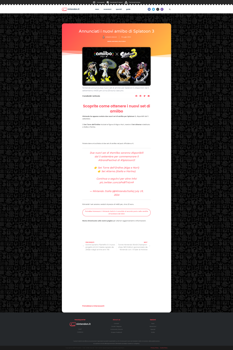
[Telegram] (153, 9)
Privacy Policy (155, 347)
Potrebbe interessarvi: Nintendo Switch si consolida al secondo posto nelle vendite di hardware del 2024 (116, 212)
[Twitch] (162, 9)
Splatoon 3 (122, 41)
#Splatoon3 (127, 160)
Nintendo (115, 41)
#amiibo (115, 152)
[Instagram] (157, 9)
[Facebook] (149, 9)
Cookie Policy (163, 347)
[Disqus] (116, 278)
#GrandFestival (107, 160)
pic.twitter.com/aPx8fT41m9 (117, 182)
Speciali (119, 9)
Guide (128, 9)
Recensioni (107, 9)
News (97, 9)
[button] (169, 9)
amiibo (109, 41)
